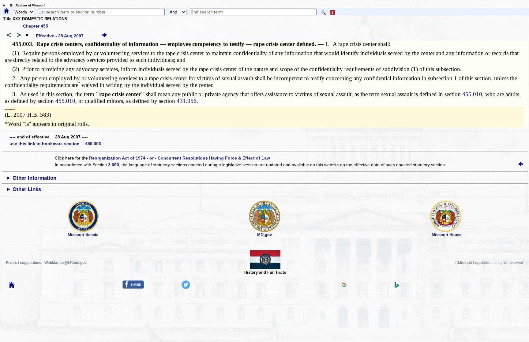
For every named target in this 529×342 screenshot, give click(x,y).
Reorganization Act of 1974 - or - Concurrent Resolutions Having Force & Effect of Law (179, 158)
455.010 (472, 94)
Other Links (27, 189)
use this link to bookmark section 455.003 (55, 143)
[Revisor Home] (12, 286)
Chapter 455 (35, 26)
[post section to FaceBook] (133, 287)
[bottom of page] (104, 35)
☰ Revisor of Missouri (26, 5)
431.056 (187, 101)
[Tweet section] (186, 287)
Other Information (34, 178)
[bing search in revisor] (397, 286)
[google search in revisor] (344, 285)
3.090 (113, 164)
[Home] (6, 11)
